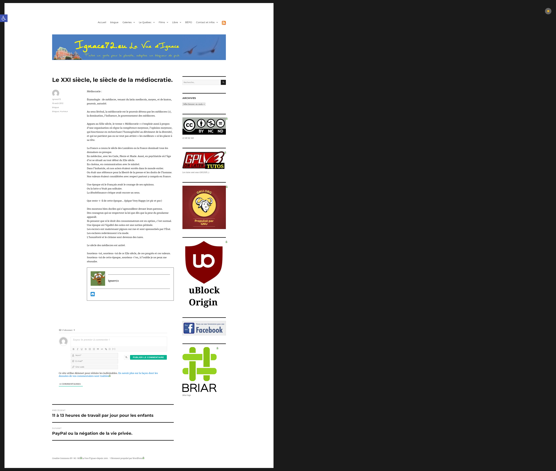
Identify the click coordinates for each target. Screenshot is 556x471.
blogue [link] (114, 22)
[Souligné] (82, 349)
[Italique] (78, 349)
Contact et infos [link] (205, 22)
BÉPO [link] (188, 22)
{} (110, 349)
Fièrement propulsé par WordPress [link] (126, 458)
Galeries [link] (127, 22)
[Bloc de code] (102, 349)
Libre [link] (175, 22)
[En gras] (74, 349)
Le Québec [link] (145, 22)
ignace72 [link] (56, 99)
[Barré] (86, 349)
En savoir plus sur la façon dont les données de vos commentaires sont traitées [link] (108, 374)
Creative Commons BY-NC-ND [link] (66, 458)
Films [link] (162, 22)
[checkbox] (548, 11)
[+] (113, 349)
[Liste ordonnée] (90, 349)
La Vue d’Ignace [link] (89, 458)
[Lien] (106, 349)
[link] (4, 18)
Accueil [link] (102, 22)
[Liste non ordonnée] (94, 349)
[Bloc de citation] (98, 349)
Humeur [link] (64, 111)
